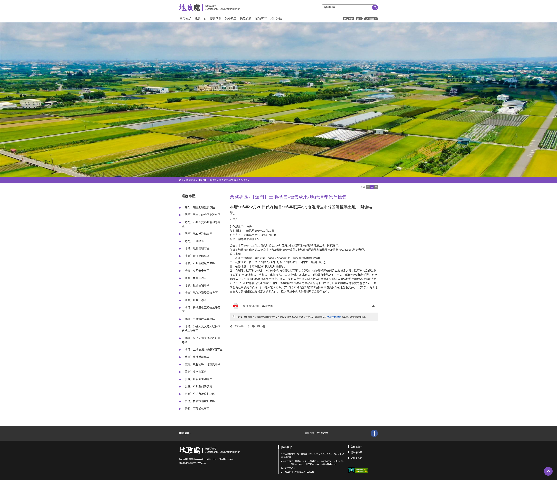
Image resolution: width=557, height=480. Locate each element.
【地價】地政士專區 (194, 300)
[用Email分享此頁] (258, 326)
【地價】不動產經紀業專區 (198, 263)
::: (178, 18)
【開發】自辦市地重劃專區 (198, 401)
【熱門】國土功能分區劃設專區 (201, 214)
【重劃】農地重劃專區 (195, 356)
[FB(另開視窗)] (374, 433)
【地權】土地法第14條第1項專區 (202, 349)
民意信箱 (246, 18)
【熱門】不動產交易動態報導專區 (201, 224)
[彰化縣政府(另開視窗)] (371, 18)
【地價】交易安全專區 (195, 270)
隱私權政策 (356, 452)
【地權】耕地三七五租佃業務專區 (201, 309)
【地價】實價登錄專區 (195, 255)
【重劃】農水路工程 (194, 371)
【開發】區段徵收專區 (195, 408)
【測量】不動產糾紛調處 (197, 386)
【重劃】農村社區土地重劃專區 (201, 364)
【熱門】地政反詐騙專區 (197, 233)
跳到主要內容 (10, 2)
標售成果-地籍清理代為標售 (233, 180)
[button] (368, 187)
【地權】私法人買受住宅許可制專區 (201, 340)
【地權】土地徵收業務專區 (198, 319)
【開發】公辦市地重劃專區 (198, 393)
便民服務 (215, 18)
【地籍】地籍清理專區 (195, 248)
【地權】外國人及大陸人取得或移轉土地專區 (201, 328)
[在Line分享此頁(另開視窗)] (253, 326)
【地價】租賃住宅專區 (195, 285)
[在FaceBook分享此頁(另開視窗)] (248, 326)
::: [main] (228, 195)
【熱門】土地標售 (207, 180)
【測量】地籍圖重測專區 (197, 379)
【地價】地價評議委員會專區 (200, 292)
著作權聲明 (356, 446)
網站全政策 (356, 458)
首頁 (181, 180)
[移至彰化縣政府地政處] (359, 18)
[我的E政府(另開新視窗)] (351, 470)
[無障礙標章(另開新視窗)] (361, 470)
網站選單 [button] (184, 433)
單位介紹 (185, 18)
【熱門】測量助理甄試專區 (198, 207)
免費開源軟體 (334, 317)
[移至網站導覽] (348, 18)
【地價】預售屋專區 (194, 278)
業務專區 (261, 18)
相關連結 (276, 18)
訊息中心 (200, 18)
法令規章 (231, 18)
